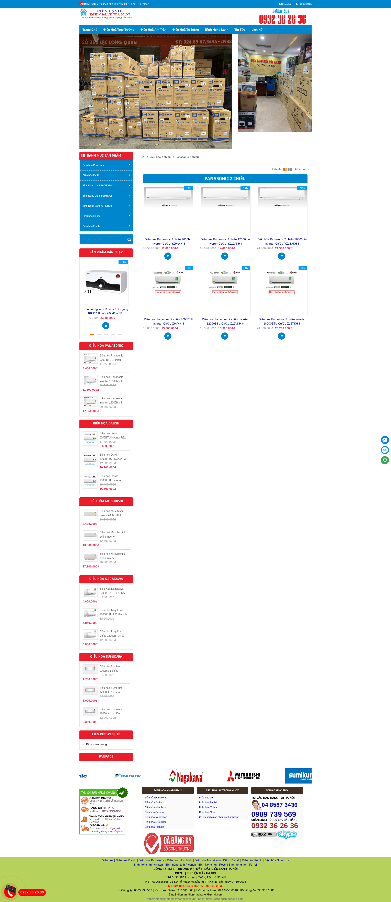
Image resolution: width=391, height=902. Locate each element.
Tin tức (239, 29)
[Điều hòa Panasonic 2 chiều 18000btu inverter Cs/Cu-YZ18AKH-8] (282, 197)
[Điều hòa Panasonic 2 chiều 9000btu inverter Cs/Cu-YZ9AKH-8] (168, 197)
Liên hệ (257, 29)
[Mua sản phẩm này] (105, 324)
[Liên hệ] (9, 888)
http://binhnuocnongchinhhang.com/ (221, 898)
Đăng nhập (286, 4)
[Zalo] (385, 450)
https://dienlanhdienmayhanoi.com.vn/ (171, 898)
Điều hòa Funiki (91, 226)
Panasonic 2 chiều (187, 157)
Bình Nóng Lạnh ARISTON (97, 205)
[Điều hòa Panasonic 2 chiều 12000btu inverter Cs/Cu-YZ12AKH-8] (225, 197)
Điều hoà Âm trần (153, 29)
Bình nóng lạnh (216, 29)
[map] (385, 460)
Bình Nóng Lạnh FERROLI (97, 195)
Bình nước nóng (96, 744)
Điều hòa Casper (91, 216)
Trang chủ (89, 29)
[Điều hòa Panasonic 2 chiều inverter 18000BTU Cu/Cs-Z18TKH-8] (282, 282)
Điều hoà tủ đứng (185, 29)
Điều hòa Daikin (91, 175)
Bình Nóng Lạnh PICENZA (97, 185)
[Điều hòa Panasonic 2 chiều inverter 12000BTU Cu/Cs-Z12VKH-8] (225, 282)
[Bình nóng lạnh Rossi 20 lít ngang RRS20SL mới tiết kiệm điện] (106, 282)
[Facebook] (385, 440)
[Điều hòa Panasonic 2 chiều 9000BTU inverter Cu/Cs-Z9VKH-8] (168, 282)
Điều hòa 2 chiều (160, 157)
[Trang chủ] (143, 157)
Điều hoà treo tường (118, 29)
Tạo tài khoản (305, 4)
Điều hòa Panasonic (93, 165)
